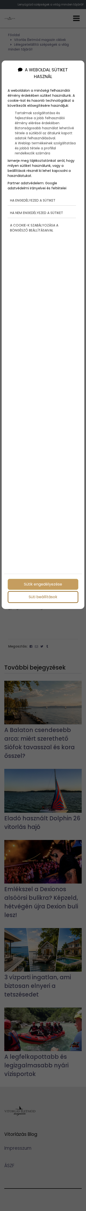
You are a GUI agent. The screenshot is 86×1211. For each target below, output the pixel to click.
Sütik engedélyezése (43, 584)
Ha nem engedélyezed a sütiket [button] (36, 212)
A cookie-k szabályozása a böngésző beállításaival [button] (34, 228)
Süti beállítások (43, 597)
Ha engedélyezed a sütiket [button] (32, 200)
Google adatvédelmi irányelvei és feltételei (37, 186)
